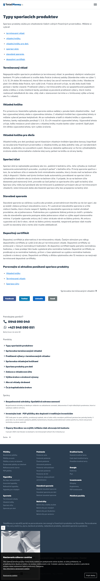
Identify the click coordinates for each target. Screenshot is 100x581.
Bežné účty (41, 501)
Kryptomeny (74, 486)
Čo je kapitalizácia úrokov (19, 387)
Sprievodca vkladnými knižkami (22, 361)
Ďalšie (5, 437)
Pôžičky (6, 452)
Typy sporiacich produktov (19, 345)
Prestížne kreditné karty (78, 461)
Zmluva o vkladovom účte (19, 371)
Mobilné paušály (77, 496)
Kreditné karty (76, 452)
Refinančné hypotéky (10, 486)
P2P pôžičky (7, 471)
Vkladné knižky (13, 273)
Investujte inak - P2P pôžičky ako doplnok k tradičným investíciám (39, 413)
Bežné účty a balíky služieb (46, 505)
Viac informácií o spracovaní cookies (16, 569)
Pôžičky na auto (8, 458)
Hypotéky (7, 477)
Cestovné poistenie (43, 458)
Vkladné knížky (8, 502)
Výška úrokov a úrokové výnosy (22, 377)
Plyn (71, 474)
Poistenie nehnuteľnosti (45, 467)
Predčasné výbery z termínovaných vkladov (28, 356)
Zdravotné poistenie (43, 464)
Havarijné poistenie (43, 471)
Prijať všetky (90, 575)
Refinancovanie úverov (11, 467)
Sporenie (7, 496)
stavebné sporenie (15, 54)
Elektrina (73, 471)
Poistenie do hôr (42, 474)
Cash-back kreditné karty (79, 458)
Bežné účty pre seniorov (45, 514)
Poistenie (40, 452)
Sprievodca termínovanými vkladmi (78, 291)
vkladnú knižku (13, 38)
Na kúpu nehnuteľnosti (11, 480)
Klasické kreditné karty (78, 455)
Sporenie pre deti (9, 508)
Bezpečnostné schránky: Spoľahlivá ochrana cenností (33, 401)
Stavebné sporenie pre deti (46, 492)
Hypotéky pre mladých (11, 489)
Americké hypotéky (10, 483)
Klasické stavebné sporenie (46, 489)
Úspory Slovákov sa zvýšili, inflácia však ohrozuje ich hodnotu (37, 428)
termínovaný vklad (15, 33)
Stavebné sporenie (44, 486)
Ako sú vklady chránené (18, 382)
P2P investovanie (76, 489)
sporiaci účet (12, 49)
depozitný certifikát (15, 59)
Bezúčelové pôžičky (10, 455)
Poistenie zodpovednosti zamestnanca (45, 478)
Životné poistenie (42, 461)
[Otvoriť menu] (95, 4)
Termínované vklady (16, 278)
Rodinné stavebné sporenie (46, 495)
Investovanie (76, 480)
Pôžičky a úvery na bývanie (12, 461)
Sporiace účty (12, 283)
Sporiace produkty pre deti (19, 366)
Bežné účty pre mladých (45, 508)
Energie (73, 467)
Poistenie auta (41, 455)
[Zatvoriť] (3, 528)
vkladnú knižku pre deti (17, 43)
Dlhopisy (73, 483)
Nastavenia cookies (10, 575)
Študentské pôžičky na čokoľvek (14, 464)
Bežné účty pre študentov (45, 511)
